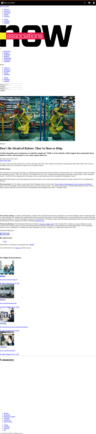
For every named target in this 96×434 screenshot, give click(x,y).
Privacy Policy (8, 421)
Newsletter (7, 13)
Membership (7, 58)
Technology (7, 59)
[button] (8, 2)
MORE (32, 244)
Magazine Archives (9, 416)
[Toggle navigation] (1, 48)
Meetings (6, 56)
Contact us (18, 248)
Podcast (6, 14)
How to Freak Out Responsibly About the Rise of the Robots (73, 184)
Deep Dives (7, 51)
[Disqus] (48, 387)
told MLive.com (39, 221)
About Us (7, 9)
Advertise (6, 16)
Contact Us (7, 11)
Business (6, 53)
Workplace (7, 61)
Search (2, 84)
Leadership (7, 54)
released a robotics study (46, 224)
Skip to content (4, 6)
